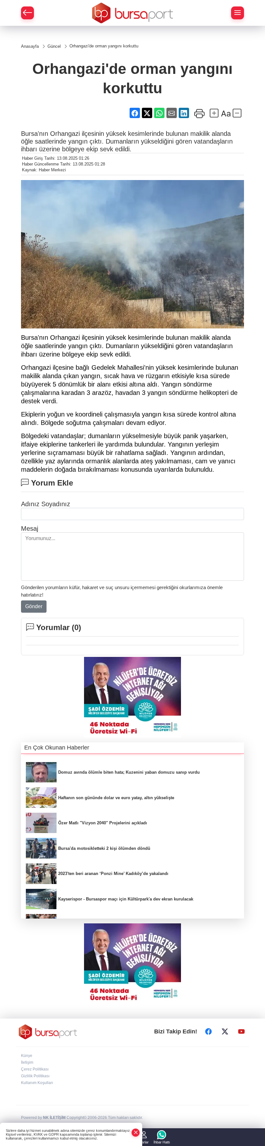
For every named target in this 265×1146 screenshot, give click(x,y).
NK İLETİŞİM (54, 1117)
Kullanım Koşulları (37, 1083)
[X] (224, 1031)
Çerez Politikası (34, 1069)
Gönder (33, 606)
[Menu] (237, 12)
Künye (26, 1055)
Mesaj (29, 528)
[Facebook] (208, 1031)
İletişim (27, 1062)
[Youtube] (241, 1031)
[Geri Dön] (27, 12)
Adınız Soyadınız (45, 504)
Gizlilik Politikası (35, 1076)
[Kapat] (136, 1132)
